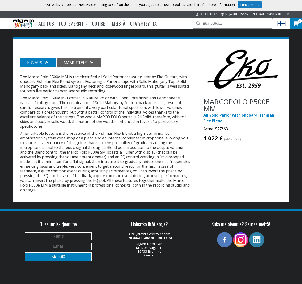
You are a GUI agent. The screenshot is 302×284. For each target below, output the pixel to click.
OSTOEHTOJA (208, 14)
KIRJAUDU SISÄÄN (236, 14)
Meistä (118, 23)
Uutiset (99, 23)
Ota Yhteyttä (143, 23)
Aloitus (46, 23)
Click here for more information (211, 4)
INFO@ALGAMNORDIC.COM (270, 14)
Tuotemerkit (72, 23)
